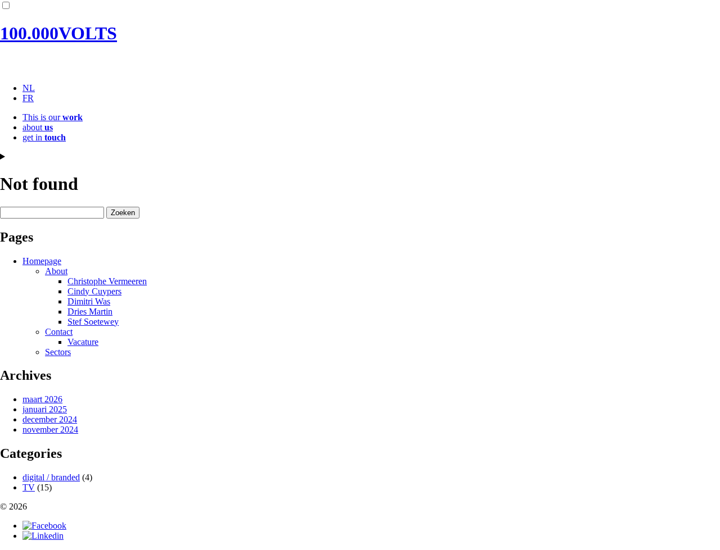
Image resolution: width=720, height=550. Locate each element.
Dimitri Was (89, 301)
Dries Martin (90, 311)
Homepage (41, 261)
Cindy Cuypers (95, 291)
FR (28, 98)
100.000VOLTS (58, 33)
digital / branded (51, 477)
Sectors (58, 352)
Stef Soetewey (93, 321)
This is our (52, 117)
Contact (59, 332)
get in (44, 137)
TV (28, 487)
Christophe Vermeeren (107, 281)
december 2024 (49, 419)
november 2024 (50, 429)
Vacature (83, 342)
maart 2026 (42, 399)
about (37, 127)
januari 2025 (44, 409)
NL (28, 88)
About (56, 271)
